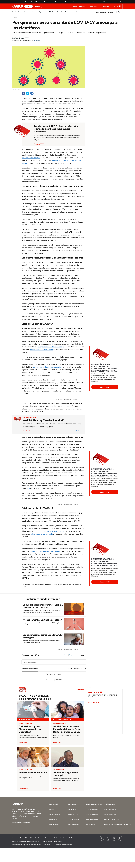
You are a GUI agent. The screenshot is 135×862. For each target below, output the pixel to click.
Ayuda (75, 6)
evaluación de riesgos (31, 158)
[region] (54, 668)
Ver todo (79, 431)
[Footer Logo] (27, 803)
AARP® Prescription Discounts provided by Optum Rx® (30, 729)
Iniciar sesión (64, 655)
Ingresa (115, 6)
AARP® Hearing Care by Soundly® (43, 420)
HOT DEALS (93, 692)
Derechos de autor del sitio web (52, 841)
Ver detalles (27, 431)
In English (37, 40)
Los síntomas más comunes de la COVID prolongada (43, 636)
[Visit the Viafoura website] (58, 679)
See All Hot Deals (93, 702)
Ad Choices (47, 844)
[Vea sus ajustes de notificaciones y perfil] (85, 668)
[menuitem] (14, 13)
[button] (119, 12)
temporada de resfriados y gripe (51, 347)
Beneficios (82, 6)
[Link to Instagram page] (114, 838)
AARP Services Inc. (73, 819)
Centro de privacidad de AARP (22, 838)
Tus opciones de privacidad (63, 844)
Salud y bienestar (29, 417)
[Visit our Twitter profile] (108, 838)
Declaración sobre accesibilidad (64, 838)
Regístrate (105, 6)
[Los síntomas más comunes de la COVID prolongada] (74, 639)
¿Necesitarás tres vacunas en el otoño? (42, 619)
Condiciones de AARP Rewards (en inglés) (25, 841)
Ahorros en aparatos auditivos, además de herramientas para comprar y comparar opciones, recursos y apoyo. (52, 425)
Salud (15, 17)
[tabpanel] (109, 12)
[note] (48, 89)
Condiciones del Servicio (42, 838)
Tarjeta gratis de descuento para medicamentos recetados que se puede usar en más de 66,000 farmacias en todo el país (32, 736)
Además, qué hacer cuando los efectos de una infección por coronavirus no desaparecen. (41, 641)
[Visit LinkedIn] (120, 838)
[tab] (30, 668)
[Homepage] (17, 6)
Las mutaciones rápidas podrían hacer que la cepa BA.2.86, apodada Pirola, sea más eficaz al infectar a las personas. (59, 32)
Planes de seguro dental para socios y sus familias (66, 736)
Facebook (24, 94)
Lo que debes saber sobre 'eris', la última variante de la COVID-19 (43, 606)
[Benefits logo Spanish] (17, 420)
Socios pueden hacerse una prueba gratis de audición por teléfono (32, 776)
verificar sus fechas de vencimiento (46, 367)
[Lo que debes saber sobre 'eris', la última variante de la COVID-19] (74, 609)
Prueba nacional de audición (33, 772)
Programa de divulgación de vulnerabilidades (26, 844)
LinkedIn (32, 94)
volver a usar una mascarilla (41, 349)
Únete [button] (28, 6)
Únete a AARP (39, 143)
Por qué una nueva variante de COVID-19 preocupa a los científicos (65, 25)
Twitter (28, 94)
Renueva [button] (37, 6)
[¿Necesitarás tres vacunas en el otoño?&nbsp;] (74, 624)
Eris (28, 309)
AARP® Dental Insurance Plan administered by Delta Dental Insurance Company (66, 729)
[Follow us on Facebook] (102, 838)
